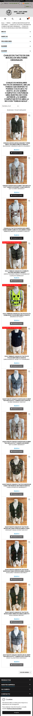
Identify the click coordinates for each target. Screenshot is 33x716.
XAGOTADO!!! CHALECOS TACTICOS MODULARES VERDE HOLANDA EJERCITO (16, 613)
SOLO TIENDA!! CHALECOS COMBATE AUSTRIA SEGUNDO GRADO (16, 271)
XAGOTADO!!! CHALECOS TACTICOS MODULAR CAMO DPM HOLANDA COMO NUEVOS (17, 528)
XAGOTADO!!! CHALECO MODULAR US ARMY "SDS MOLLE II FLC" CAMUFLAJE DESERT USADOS (16, 443)
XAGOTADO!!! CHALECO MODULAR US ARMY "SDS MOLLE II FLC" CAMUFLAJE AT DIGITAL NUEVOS (16, 400)
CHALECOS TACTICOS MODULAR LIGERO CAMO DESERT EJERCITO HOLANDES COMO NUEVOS (16, 229)
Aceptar (16, 712)
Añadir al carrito (16, 153)
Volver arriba (25, 672)
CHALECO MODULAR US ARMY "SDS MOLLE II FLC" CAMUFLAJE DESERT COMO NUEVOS (17, 186)
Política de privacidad (14, 708)
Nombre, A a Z (10, 106)
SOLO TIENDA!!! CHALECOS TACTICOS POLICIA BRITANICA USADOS (17, 357)
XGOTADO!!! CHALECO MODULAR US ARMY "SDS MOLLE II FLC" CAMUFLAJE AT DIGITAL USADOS (16, 656)
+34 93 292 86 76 (14, 3)
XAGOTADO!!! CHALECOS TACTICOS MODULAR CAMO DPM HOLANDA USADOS (16, 570)
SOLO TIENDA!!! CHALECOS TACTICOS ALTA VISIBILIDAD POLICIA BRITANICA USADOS (17, 314)
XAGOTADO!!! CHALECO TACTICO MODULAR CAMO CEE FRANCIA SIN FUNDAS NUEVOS (16, 485)
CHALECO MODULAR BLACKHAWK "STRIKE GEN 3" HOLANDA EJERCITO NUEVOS (16, 143)
